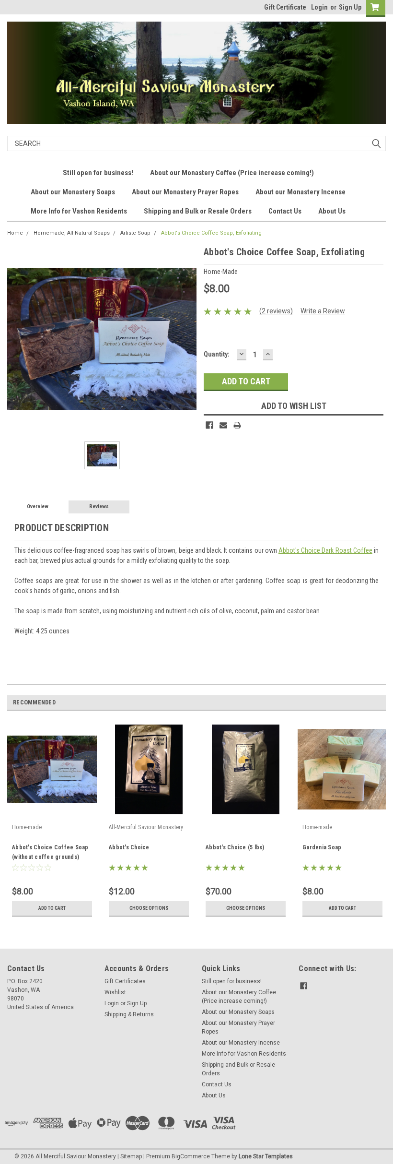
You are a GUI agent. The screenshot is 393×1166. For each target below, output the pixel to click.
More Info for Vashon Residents (79, 211)
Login (319, 7)
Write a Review (323, 311)
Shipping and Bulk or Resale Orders (198, 211)
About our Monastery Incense (300, 192)
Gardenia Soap (321, 847)
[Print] (237, 425)
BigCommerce (191, 1156)
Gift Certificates (125, 981)
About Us (332, 211)
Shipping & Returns (129, 1014)
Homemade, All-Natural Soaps (72, 233)
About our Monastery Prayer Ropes (185, 192)
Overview (37, 506)
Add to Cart (52, 908)
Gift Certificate (285, 7)
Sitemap (131, 1156)
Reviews (99, 506)
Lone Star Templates (266, 1156)
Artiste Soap (135, 233)
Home (15, 233)
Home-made (27, 827)
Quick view (52, 812)
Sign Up (350, 7)
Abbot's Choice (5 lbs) (235, 847)
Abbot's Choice (129, 847)
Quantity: (217, 354)
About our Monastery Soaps (73, 192)
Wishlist (115, 992)
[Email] (223, 425)
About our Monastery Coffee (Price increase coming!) (232, 172)
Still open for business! (98, 172)
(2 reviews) (276, 311)
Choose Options (148, 908)
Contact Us (284, 211)
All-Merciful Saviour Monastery (146, 827)
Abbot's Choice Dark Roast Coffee (325, 550)
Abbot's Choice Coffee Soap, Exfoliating (211, 233)
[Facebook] (209, 425)
